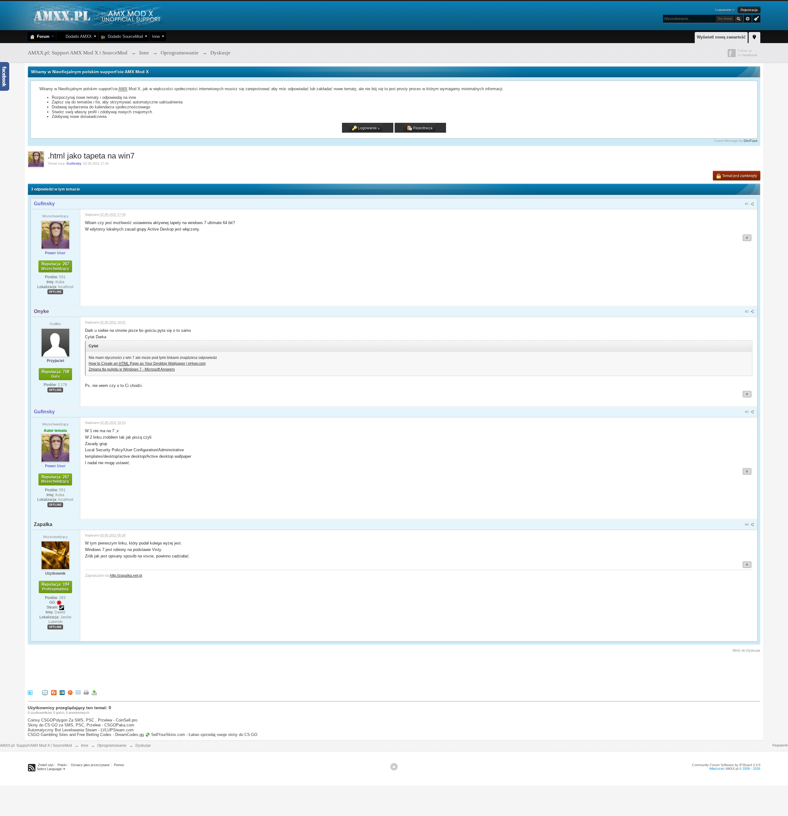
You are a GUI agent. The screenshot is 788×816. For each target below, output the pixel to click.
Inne (156, 36)
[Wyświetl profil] (55, 234)
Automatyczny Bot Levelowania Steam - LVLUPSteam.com (81, 730)
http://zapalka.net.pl (126, 575)
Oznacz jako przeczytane (90, 765)
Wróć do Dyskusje (746, 650)
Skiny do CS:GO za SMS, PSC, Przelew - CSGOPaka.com (81, 725)
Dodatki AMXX (77, 36)
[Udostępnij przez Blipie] (54, 692)
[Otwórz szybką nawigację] (754, 36)
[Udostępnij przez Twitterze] (30, 692)
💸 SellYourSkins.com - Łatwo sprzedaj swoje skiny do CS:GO (201, 734)
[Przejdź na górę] (394, 766)
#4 (747, 524)
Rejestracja (749, 10)
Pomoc (119, 765)
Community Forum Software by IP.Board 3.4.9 (726, 765)
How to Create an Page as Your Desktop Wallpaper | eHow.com (147, 363)
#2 (747, 311)
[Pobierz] (94, 692)
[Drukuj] (86, 692)
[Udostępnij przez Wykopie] (45, 692)
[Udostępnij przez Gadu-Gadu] (70, 692)
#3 (747, 412)
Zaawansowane (748, 19)
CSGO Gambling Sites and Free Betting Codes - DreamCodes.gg (86, 734)
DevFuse (751, 141)
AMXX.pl (732, 768)
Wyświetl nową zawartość (721, 37)
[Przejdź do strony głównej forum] (96, 15)
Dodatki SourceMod (124, 36)
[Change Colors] (755, 18)
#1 (747, 204)
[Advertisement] (140, 670)
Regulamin (780, 745)
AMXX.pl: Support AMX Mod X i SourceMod (36, 745)
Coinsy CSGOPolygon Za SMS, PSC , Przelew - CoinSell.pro (82, 720)
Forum (42, 36)
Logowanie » (724, 10)
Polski (62, 765)
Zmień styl (45, 765)
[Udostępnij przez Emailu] (78, 692)
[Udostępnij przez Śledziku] (62, 692)
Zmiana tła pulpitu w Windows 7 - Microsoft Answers (132, 369)
